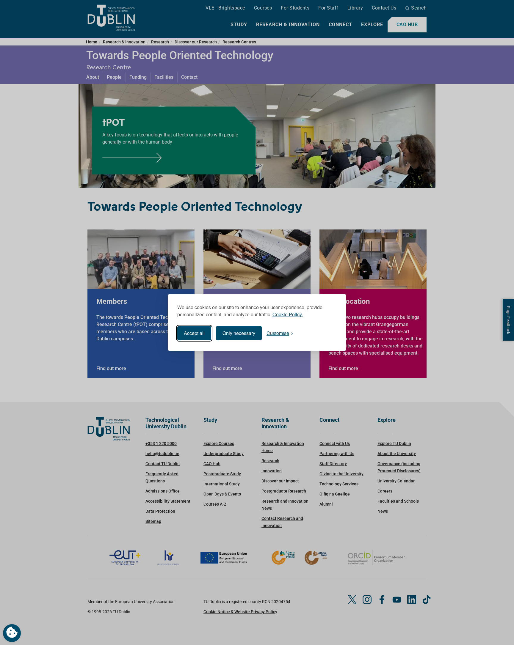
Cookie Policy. (287, 314)
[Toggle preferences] (12, 633)
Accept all (194, 333)
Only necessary (238, 333)
